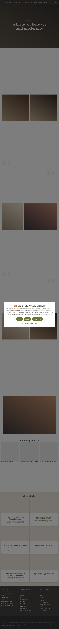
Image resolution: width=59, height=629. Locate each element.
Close (27, 319)
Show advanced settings (29, 323)
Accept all (37, 319)
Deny (19, 319)
